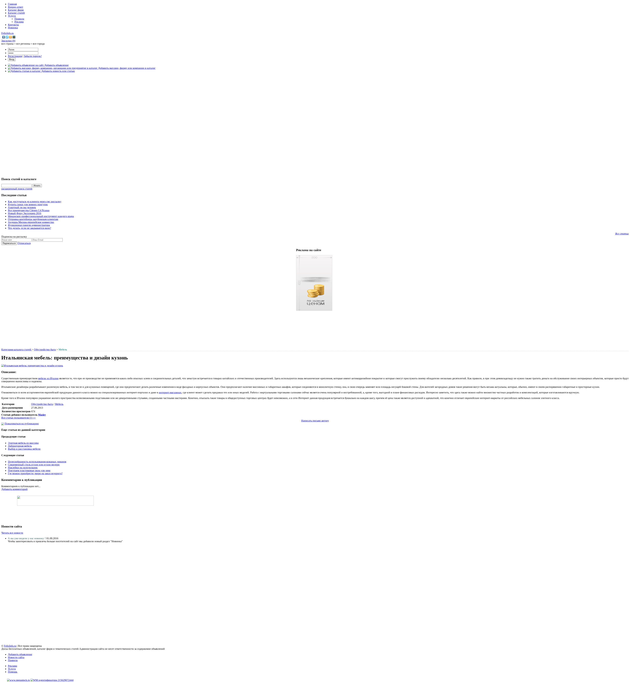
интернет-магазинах (170, 392)
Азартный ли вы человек (22, 207)
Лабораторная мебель (20, 446)
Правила (19, 18)
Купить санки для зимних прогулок (28, 204)
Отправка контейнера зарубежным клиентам (33, 219)
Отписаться (24, 243)
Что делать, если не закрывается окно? (29, 228)
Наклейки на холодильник (23, 467)
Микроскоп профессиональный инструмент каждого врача (41, 216)
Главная (12, 4)
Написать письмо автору (315, 420)
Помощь (12, 671)
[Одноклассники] (10, 37)
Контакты (13, 24)
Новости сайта (16, 657)
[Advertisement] (315, 124)
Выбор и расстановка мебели (24, 448)
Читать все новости (12, 532)
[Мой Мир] (14, 37)
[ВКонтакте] (3, 37)
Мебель (59, 404)
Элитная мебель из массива (23, 443)
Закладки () (8, 40)
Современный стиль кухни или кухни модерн (34, 464)
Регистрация (15, 56)
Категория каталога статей (16, 349)
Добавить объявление (20, 654)
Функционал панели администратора (29, 225)
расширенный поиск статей (16, 188)
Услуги (12, 15)
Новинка (13, 27)
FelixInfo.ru (7, 33)
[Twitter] (7, 37)
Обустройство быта (45, 349)
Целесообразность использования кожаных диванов (37, 461)
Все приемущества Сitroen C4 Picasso (28, 210)
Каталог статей (16, 12)
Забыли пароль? (33, 56)
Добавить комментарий (14, 489)
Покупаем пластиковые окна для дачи (29, 470)
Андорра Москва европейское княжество (31, 222)
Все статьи (622, 233)
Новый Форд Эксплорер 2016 (24, 213)
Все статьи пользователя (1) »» (18, 417)
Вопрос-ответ (15, 7)
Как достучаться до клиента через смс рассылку (34, 201)
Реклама (19, 21)
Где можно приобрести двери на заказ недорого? (35, 473)
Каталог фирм (16, 10)
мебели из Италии (48, 378)
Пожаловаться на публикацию (22, 423)
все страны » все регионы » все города (23, 43)
